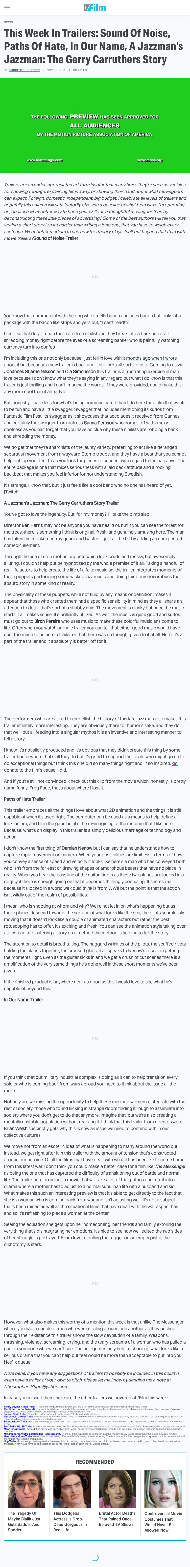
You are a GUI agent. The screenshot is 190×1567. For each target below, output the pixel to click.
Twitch (11, 492)
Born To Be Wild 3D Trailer (18, 1426)
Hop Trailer (10, 1441)
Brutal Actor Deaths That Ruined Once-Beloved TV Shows (117, 1519)
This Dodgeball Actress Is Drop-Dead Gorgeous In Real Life (70, 1522)
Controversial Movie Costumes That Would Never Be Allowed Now (163, 1522)
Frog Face (39, 788)
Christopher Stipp (24, 70)
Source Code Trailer (15, 1414)
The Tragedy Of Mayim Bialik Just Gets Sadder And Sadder (24, 1522)
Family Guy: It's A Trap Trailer (19, 1406)
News (8, 22)
